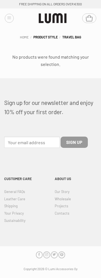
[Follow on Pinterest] (61, 254)
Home (24, 37)
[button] (9, 18)
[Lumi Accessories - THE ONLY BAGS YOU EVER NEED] (53, 18)
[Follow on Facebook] (39, 254)
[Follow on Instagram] (46, 254)
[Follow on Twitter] (54, 254)
